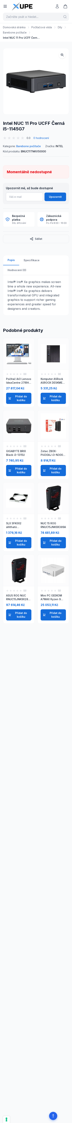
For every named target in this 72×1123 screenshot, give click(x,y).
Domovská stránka (14, 27)
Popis (11, 260)
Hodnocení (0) (17, 270)
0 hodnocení (41, 138)
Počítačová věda (41, 27)
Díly (60, 27)
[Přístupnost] (53, 1116)
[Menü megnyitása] (5, 6)
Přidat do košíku (21, 398)
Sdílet (38, 238)
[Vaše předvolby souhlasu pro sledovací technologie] (6, 1119)
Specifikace (32, 260)
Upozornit (55, 196)
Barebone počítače (15, 32)
